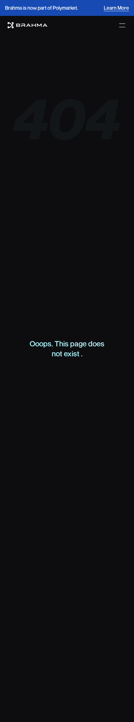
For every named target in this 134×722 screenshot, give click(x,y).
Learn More (116, 8)
